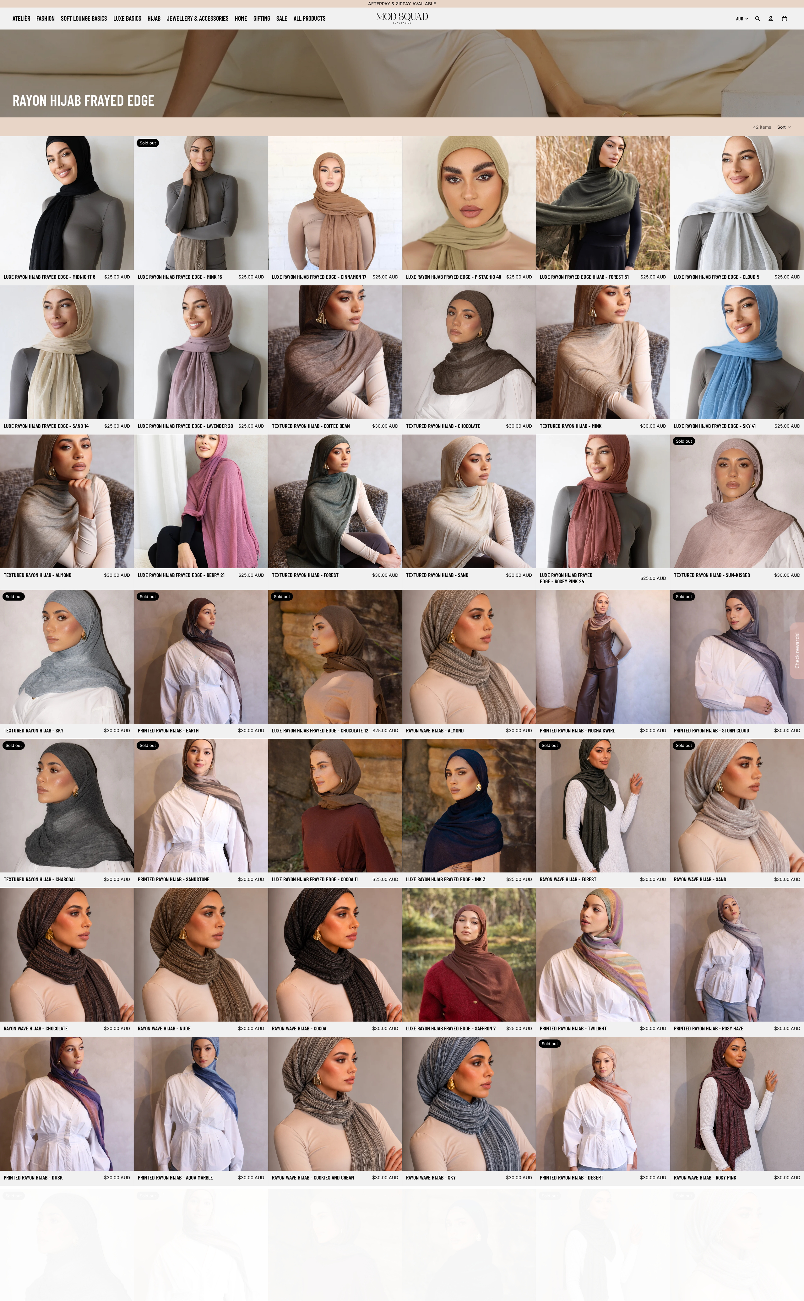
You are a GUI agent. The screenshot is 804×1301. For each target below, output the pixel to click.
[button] (784, 127)
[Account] (771, 18)
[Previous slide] (9, 203)
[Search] (757, 18)
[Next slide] (124, 203)
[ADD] (124, 260)
